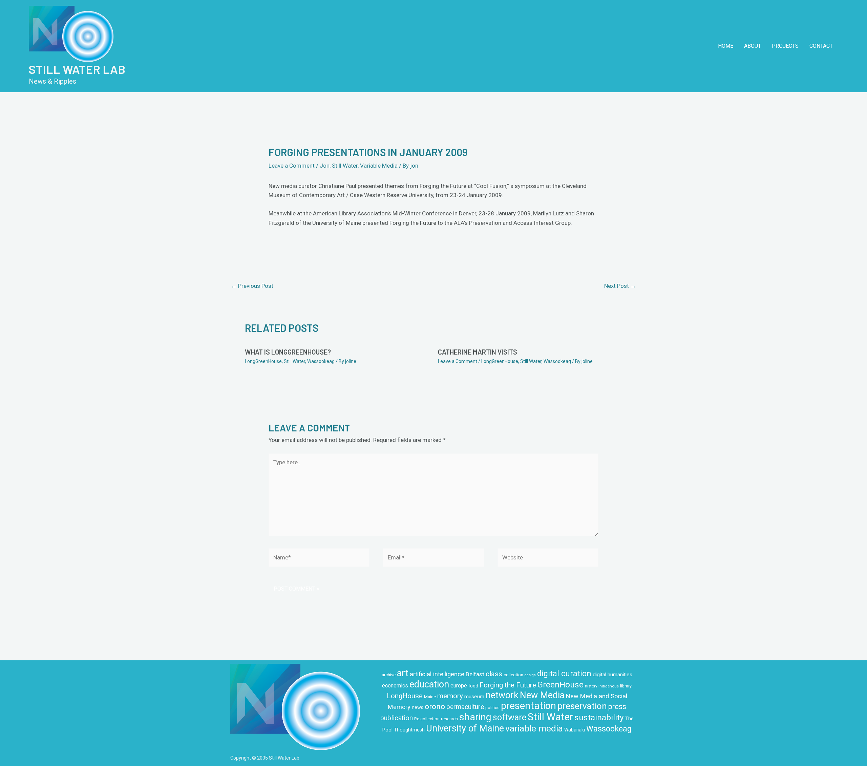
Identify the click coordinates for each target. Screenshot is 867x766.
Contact (821, 46)
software (509, 717)
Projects (785, 46)
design (530, 675)
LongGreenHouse (263, 361)
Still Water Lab (77, 69)
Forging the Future (508, 685)
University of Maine (465, 728)
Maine (430, 696)
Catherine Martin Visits (477, 352)
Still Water (345, 165)
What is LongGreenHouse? (288, 352)
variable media (534, 728)
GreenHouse (560, 684)
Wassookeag (321, 361)
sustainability (599, 717)
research (449, 718)
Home (725, 46)
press (617, 706)
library (626, 686)
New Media (542, 695)
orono (435, 706)
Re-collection (427, 719)
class (494, 674)
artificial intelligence (437, 674)
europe (458, 685)
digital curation (564, 673)
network (502, 695)
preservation (582, 706)
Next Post (620, 285)
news (417, 707)
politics (492, 707)
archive (389, 674)
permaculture (465, 707)
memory (450, 696)
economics (395, 685)
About (752, 46)
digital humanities (612, 675)
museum (474, 697)
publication (396, 718)
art (402, 673)
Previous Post (252, 285)
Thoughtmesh (409, 729)
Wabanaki (574, 729)
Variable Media (379, 165)
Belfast (475, 674)
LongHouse (405, 696)
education (429, 684)
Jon (325, 165)
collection (513, 674)
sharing (475, 717)
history (591, 686)
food (473, 685)
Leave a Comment (292, 165)
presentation (528, 705)
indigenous (608, 686)
